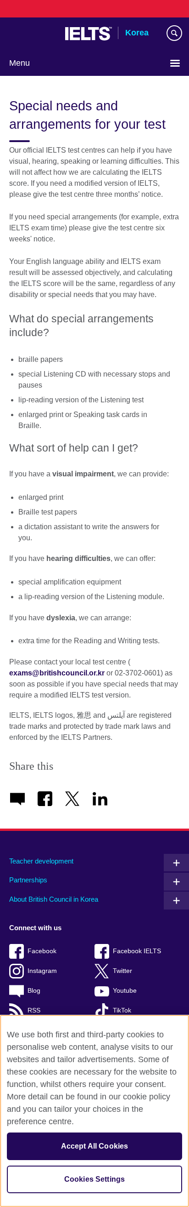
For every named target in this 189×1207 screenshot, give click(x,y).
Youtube (125, 990)
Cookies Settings (94, 1179)
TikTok (122, 1010)
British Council (32, 33)
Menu (19, 63)
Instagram (42, 970)
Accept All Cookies (94, 1146)
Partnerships (28, 880)
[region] (94, 1111)
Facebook (42, 951)
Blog (34, 990)
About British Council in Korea (53, 899)
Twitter (122, 970)
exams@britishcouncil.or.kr (57, 673)
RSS (34, 1010)
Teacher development (41, 861)
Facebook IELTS (137, 951)
